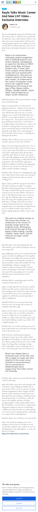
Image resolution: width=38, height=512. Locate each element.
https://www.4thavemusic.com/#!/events (15, 434)
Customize (19, 503)
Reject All (19, 508)
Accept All (19, 498)
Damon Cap (13, 24)
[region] (19, 497)
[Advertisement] (19, 461)
